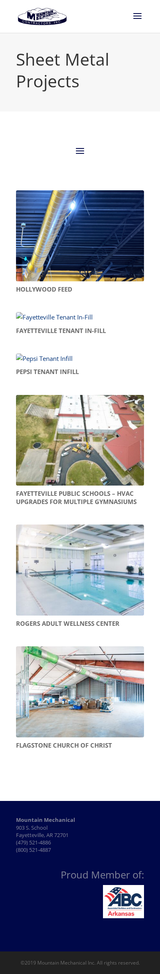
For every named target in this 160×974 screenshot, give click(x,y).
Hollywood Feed (44, 289)
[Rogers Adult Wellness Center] (80, 570)
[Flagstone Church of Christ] (80, 691)
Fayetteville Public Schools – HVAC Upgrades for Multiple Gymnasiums (76, 497)
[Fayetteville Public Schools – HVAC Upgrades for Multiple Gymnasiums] (80, 440)
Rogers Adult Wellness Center (67, 623)
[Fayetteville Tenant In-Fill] (80, 317)
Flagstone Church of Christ (64, 745)
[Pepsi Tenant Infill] (80, 359)
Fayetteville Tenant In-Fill (61, 330)
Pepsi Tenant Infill (47, 371)
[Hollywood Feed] (80, 235)
